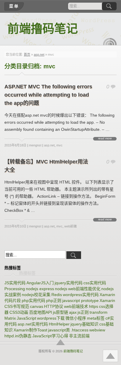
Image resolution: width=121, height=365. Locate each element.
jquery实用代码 (69, 282)
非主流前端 (79, 335)
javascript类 (59, 330)
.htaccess (79, 330)
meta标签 (96, 318)
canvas (36, 306)
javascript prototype (80, 300)
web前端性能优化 (84, 288)
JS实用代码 (15, 282)
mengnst (35, 145)
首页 (27, 54)
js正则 (83, 312)
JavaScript (26, 318)
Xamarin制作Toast (30, 330)
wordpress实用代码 (81, 294)
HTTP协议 (53, 306)
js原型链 (60, 312)
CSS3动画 (18, 312)
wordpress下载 (51, 318)
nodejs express (40, 288)
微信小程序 (75, 318)
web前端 (70, 226)
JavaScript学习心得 (50, 335)
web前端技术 (76, 306)
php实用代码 (33, 300)
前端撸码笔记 (42, 28)
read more (105, 138)
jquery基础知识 (84, 324)
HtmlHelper (59, 324)
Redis (56, 294)
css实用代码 (94, 282)
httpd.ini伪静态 (17, 335)
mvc (59, 145)
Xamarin (107, 300)
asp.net (39, 54)
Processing (14, 288)
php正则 (53, 300)
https (93, 306)
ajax (73, 312)
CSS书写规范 (16, 306)
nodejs (61, 288)
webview (97, 330)
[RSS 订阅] (110, 41)
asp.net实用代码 (33, 324)
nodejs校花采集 (36, 294)
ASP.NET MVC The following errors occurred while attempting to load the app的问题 (48, 95)
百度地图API (40, 312)
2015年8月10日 (15, 226)
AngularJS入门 (40, 282)
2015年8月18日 (15, 145)
